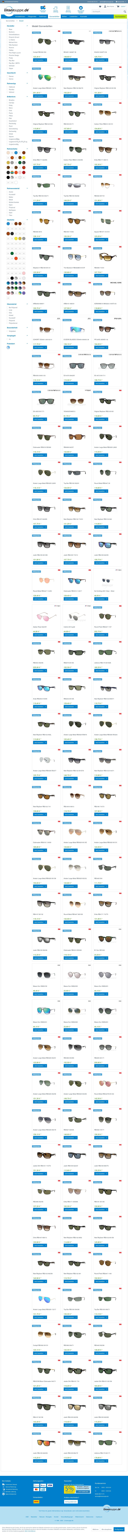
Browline (11, 100)
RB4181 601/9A (99, 1202)
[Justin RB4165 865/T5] (107, 1155)
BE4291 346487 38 (70, 52)
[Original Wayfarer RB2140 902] (46, 113)
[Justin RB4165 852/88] (46, 940)
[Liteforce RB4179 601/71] (107, 1443)
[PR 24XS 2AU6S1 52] (107, 329)
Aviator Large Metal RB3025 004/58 (75, 1094)
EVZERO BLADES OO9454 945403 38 (76, 339)
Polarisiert (11, 343)
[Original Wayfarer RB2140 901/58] (107, 78)
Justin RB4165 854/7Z (71, 1453)
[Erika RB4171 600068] (77, 1191)
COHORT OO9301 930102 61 (42, 339)
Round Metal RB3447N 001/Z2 (104, 1094)
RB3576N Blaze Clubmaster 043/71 (44, 1381)
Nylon (11, 205)
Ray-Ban (11, 60)
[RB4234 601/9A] (77, 688)
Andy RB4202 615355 (40, 699)
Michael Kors (13, 42)
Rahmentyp (11, 83)
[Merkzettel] (100, 6)
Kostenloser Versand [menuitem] (11, 1484)
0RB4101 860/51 (69, 304)
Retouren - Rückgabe (45, 1517)
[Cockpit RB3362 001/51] (46, 1335)
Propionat (12, 207)
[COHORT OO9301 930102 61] (46, 329)
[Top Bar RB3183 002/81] (77, 473)
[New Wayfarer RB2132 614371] (107, 760)
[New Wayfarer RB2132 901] (77, 1263)
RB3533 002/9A (38, 663)
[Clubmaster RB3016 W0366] (46, 437)
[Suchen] (125, 11)
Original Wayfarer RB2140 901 (104, 411)
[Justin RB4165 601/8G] (46, 544)
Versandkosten (68, 1511)
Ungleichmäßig (13, 144)
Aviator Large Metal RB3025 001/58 (44, 878)
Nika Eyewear (13, 45)
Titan (10, 215)
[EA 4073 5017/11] (107, 365)
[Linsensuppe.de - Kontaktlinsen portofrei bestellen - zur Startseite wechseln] (16, 9)
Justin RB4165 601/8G (40, 555)
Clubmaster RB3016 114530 (42, 842)
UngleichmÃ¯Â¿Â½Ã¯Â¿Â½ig (18, 142)
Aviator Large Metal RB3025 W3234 (105, 735)
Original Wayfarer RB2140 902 (43, 124)
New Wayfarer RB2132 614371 (104, 771)
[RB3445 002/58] (107, 1335)
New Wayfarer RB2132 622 (103, 519)
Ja (9, 339)
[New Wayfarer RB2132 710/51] (77, 509)
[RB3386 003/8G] (77, 1047)
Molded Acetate (14, 202)
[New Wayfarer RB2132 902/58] (46, 1263)
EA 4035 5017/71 (38, 411)
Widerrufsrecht (79, 1517)
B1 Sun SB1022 (99, 950)
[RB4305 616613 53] (46, 365)
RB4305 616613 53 (39, 375)
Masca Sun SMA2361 (101, 1022)
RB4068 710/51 (99, 268)
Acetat (11, 192)
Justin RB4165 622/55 (101, 555)
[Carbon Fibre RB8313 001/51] (107, 113)
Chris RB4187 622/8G (40, 519)
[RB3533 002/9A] (46, 652)
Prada (11, 58)
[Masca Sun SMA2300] (77, 976)
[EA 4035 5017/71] (46, 401)
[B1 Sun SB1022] (107, 940)
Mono (11, 108)
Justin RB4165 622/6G (101, 1417)
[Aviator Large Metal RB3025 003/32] (77, 868)
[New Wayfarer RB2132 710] (46, 796)
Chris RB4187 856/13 (40, 1238)
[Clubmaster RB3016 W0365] (77, 940)
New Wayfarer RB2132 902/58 (42, 1274)
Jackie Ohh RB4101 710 (71, 1381)
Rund (10, 126)
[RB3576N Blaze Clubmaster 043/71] (46, 1371)
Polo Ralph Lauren (15, 53)
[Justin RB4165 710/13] (77, 544)
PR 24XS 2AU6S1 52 (101, 339)
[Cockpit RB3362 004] (46, 42)
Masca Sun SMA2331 (40, 1022)
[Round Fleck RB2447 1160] (107, 1263)
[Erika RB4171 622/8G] (46, 149)
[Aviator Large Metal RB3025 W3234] (107, 724)
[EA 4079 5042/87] (77, 365)
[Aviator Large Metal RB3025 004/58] (77, 1083)
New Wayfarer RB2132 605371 (104, 699)
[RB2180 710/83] (77, 221)
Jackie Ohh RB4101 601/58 (103, 1381)
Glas (10, 313)
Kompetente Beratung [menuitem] (12, 1489)
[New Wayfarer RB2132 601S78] (77, 760)
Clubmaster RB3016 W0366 (42, 447)
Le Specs (12, 40)
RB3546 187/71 (99, 1130)
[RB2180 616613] (77, 796)
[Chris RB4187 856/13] (46, 1227)
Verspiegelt (11, 335)
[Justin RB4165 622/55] (107, 544)
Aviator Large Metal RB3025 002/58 (44, 1094)
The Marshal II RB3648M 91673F (74, 268)
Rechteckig (12, 123)
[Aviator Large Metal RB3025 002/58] (46, 1083)
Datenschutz (89, 1517)
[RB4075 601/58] (77, 652)
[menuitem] (109, 11)
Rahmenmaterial (13, 188)
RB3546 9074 (37, 232)
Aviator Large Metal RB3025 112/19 (44, 88)
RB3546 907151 (99, 196)
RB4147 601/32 (38, 914)
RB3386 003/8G (69, 1058)
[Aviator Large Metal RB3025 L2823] (107, 437)
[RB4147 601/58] (46, 1407)
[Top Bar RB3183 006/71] (107, 1299)
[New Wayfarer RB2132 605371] (107, 688)
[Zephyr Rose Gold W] (46, 616)
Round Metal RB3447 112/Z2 (42, 591)
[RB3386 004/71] (77, 1335)
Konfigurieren (119, 1529)
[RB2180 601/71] (77, 113)
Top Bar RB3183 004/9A (71, 1309)
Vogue (11, 68)
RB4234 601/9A (69, 699)
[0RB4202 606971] (46, 293)
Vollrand (11, 92)
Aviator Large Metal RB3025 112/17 (44, 1309)
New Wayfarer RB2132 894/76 (73, 88)
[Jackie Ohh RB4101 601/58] (107, 1371)
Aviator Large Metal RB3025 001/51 (105, 842)
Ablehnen (96, 1529)
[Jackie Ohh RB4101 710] (77, 1371)
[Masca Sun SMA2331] (46, 1012)
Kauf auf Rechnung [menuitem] (11, 1487)
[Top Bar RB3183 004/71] (46, 185)
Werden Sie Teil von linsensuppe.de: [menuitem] (74, 1484)
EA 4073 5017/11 (100, 375)
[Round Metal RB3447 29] (107, 473)
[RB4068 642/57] (77, 437)
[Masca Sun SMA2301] (107, 976)
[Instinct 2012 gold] (77, 616)
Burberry (11, 32)
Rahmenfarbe (12, 149)
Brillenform (11, 96)
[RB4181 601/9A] (107, 1191)
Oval (10, 110)
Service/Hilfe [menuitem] (121, 1)
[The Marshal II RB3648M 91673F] (77, 257)
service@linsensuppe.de (106, 1)
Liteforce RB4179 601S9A (102, 663)
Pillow (11, 116)
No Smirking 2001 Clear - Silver (104, 591)
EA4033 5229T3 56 (100, 52)
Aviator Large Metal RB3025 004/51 (44, 1058)
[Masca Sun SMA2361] (107, 1012)
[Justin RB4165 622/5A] (77, 1407)
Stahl (10, 213)
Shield (11, 134)
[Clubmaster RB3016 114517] (77, 580)
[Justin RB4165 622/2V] (77, 1155)
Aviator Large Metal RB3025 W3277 (44, 771)
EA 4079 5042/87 (69, 375)
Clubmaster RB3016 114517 (73, 591)
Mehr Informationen (30, 1531)
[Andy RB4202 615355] (46, 688)
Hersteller (10, 26)
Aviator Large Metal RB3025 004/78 (44, 1130)
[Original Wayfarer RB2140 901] (107, 401)
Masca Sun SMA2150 (40, 986)
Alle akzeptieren (107, 1529)
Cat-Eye (11, 103)
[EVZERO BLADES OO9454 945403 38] (77, 329)
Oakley (11, 50)
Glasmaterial (11, 304)
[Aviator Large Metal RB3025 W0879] (77, 724)
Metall (11, 200)
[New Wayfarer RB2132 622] (107, 509)
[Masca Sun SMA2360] (77, 1012)
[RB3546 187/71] (107, 1119)
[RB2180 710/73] (107, 796)
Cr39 (10, 310)
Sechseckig (12, 131)
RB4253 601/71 (99, 1058)
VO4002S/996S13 (69, 411)
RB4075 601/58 (69, 663)
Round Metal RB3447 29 (102, 483)
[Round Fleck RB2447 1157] (107, 616)
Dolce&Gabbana (14, 34)
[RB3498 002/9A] (46, 1191)
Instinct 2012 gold (69, 627)
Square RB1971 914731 (102, 232)
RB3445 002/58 (99, 1345)
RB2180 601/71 (69, 124)
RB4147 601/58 (38, 1417)
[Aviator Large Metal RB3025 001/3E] (77, 832)
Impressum (99, 1517)
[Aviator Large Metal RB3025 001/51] (107, 832)
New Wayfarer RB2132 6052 (73, 1238)
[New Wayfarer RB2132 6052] (77, 1227)
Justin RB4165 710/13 (71, 555)
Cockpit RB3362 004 (39, 52)
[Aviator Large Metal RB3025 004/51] (46, 1047)
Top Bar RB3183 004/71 (41, 196)
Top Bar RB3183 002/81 (71, 483)
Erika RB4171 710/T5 (101, 914)
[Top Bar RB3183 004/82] (77, 185)
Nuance (11, 47)
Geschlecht (11, 73)
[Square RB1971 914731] (107, 221)
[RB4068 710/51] (107, 257)
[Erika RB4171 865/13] (107, 149)
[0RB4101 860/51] (77, 293)
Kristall (11, 315)
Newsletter (34, 1517)
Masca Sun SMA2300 (71, 986)
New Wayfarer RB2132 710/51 (73, 519)
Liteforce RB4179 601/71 (102, 1453)
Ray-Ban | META (14, 63)
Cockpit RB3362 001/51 (40, 1345)
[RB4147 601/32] (46, 904)
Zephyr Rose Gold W (39, 627)
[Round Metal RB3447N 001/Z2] (107, 1083)
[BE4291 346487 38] (77, 42)
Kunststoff (12, 194)
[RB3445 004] (107, 868)
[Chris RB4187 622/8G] (46, 509)
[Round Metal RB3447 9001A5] (77, 904)
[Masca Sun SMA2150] (46, 976)
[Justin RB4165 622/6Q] (46, 1443)
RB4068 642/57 (69, 447)
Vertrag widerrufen (71, 1502)
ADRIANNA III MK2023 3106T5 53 (105, 304)
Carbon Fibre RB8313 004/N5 (73, 160)
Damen (11, 76)
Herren (11, 79)
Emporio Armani (14, 37)
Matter (11, 197)
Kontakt (56, 1517)
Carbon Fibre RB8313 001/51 (103, 124)
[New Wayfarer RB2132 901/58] (107, 1227)
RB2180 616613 (69, 806)
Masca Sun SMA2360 (71, 1022)
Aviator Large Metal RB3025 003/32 (75, 878)
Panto (11, 113)
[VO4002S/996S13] (77, 401)
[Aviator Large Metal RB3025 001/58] (46, 868)
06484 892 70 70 (99, 1494)
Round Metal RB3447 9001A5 (73, 914)
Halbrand (12, 87)
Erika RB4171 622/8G (40, 160)
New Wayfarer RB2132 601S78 (74, 771)
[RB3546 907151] (107, 185)
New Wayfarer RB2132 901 (72, 1274)
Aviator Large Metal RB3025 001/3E (75, 842)
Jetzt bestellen (38, 60)
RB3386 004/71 (69, 1345)
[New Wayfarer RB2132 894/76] (77, 78)
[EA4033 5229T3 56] (107, 42)
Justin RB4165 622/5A (71, 1417)
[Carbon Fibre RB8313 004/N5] (77, 149)
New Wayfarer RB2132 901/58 (104, 1238)
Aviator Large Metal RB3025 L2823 (105, 447)
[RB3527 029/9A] (77, 1119)
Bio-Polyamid (13, 307)
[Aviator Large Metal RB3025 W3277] (46, 760)
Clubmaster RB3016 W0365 (73, 950)
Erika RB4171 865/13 (101, 160)
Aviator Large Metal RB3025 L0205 (44, 483)
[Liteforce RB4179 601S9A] (107, 652)
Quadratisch (13, 121)
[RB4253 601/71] (107, 1047)
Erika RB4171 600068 (71, 1202)
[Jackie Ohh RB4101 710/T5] (46, 1155)
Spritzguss (12, 210)
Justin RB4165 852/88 (40, 950)
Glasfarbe (10, 220)
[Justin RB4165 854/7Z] (77, 1443)
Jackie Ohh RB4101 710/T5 (42, 1166)
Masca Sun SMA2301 (101, 986)
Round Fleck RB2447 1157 (103, 627)
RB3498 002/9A (38, 1202)
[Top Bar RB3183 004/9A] (77, 1299)
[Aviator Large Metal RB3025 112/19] (46, 78)
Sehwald (11, 66)
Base (10, 29)
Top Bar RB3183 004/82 (71, 196)
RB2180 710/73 (99, 806)
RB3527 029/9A (69, 1130)
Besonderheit (12, 327)
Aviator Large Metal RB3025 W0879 (75, 735)
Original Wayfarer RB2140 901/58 (105, 88)
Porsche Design (14, 55)
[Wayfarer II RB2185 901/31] (46, 257)
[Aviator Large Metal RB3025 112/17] (46, 1299)
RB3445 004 (98, 878)
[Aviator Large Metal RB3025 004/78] (46, 1119)
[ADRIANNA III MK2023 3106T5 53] (107, 293)
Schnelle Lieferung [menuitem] (11, 1491)
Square (11, 136)
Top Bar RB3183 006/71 (102, 1309)
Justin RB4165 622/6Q (40, 1453)
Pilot (10, 118)
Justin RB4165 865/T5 (101, 1166)
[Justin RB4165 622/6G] (107, 1407)
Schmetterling (13, 129)
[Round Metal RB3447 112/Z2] (46, 580)
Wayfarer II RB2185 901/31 (41, 268)
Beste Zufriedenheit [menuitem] (11, 1494)
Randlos (11, 89)
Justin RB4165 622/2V (71, 1166)
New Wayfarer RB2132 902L (42, 735)
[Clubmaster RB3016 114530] (46, 832)
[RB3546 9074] (46, 221)
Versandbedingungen (67, 1517)
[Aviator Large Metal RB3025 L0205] (46, 473)
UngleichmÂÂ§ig (14, 139)
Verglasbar (12, 331)
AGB (27, 1517)
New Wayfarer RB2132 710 (41, 806)
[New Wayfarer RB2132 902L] (46, 724)
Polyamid (12, 320)
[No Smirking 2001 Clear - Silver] (107, 580)
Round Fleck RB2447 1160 (103, 1274)
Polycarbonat (13, 323)
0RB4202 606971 (38, 304)
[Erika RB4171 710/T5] (107, 904)
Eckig (10, 105)
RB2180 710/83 (69, 232)
